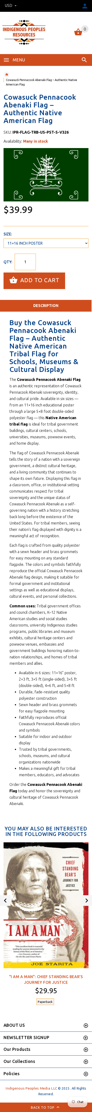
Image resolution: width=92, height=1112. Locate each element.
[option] (46, 174)
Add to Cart (39, 280)
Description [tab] (46, 305)
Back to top (43, 1107)
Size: (8, 234)
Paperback (45, 1001)
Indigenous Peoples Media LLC (31, 1088)
